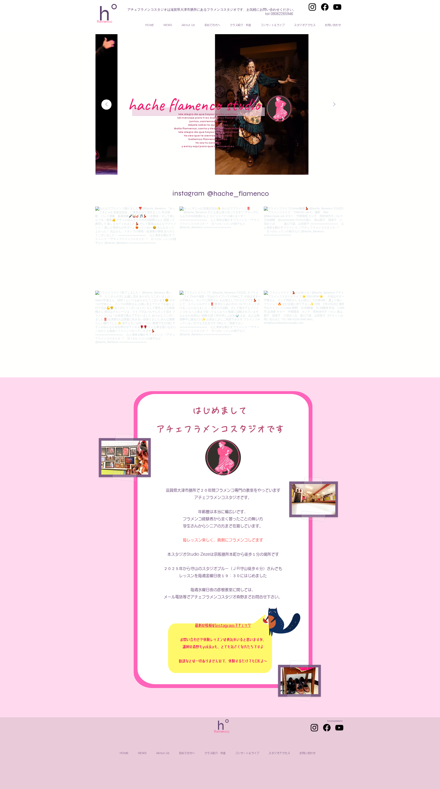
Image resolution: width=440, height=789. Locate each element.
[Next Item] (334, 104)
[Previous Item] (106, 104)
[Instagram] (312, 7)
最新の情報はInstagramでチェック (223, 625)
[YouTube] (337, 7)
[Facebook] (325, 7)
